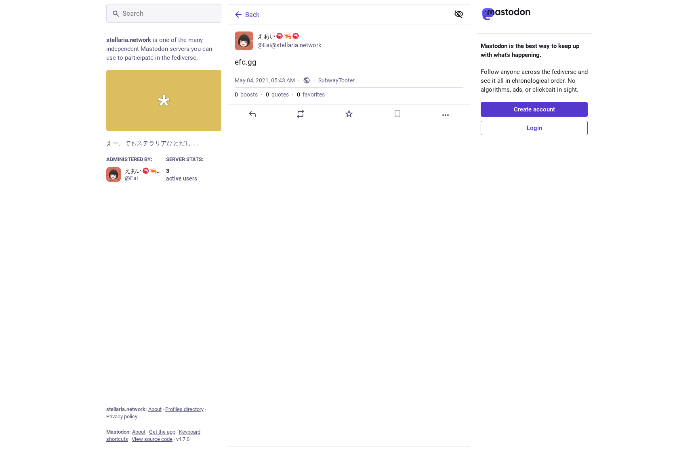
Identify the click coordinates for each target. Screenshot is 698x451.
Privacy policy (121, 416)
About (155, 409)
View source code (152, 439)
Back (252, 15)
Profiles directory (184, 409)
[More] (445, 115)
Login (534, 128)
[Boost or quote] (300, 114)
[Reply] (252, 114)
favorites (311, 94)
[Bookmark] (397, 114)
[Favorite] (349, 114)
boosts (246, 94)
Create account (534, 109)
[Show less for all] (459, 14)
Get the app (162, 432)
